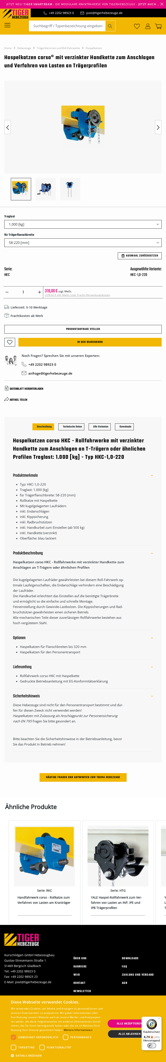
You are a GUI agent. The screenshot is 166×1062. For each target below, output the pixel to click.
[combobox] (67, 26)
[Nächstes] (158, 127)
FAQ (124, 966)
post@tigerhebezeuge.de (104, 13)
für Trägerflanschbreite (19, 234)
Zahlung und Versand (138, 975)
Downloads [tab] (125, 427)
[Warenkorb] (157, 26)
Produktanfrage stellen (83, 329)
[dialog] (83, 1029)
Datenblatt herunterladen (26, 389)
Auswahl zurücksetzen (142, 256)
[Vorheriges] (7, 127)
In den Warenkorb (90, 342)
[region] (83, 143)
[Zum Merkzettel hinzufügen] (10, 342)
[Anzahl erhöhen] (39, 292)
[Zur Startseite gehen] (17, 13)
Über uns (80, 958)
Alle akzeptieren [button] (129, 1023)
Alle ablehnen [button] (129, 1034)
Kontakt (79, 983)
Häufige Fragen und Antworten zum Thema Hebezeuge (83, 777)
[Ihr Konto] (148, 26)
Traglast (9, 216)
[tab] (43, 426)
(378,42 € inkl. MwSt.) (77, 295)
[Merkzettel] (137, 26)
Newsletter (82, 991)
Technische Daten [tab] (72, 427)
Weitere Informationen (78, 1030)
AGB (124, 983)
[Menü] (8, 25)
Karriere (80, 966)
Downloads (130, 958)
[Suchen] (110, 26)
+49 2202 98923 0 (61, 13)
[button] (57, 1056)
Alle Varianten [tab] (100, 427)
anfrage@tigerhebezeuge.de (50, 373)
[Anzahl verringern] (7, 292)
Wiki (76, 975)
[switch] (151, 1045)
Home (8, 48)
